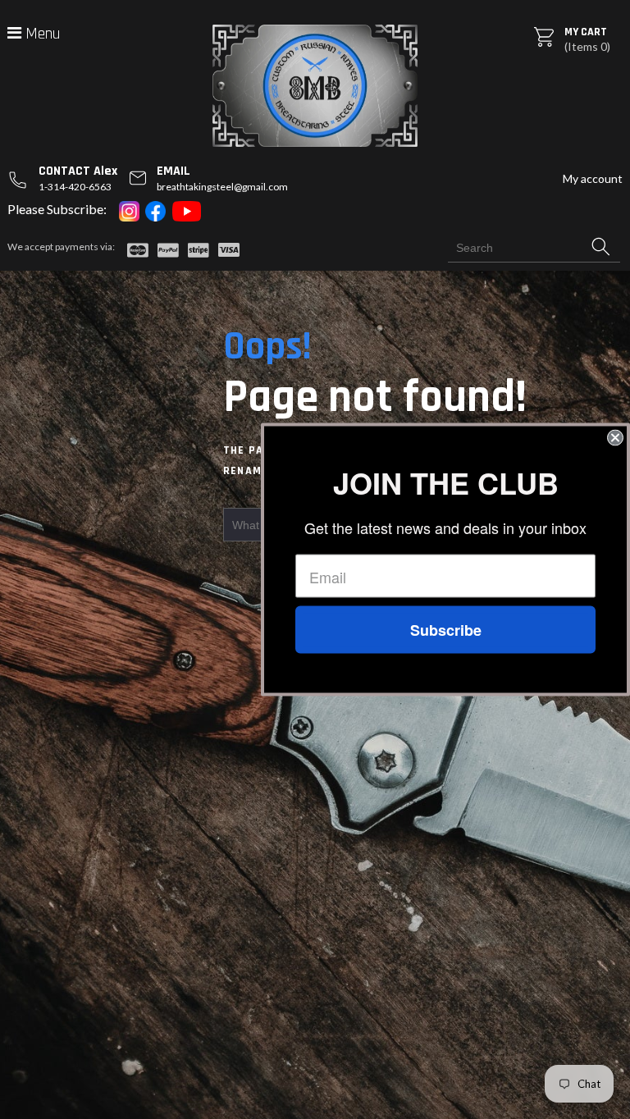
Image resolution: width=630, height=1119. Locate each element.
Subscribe (446, 630)
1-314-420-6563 (75, 186)
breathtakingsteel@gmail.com (222, 186)
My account (593, 178)
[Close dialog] (615, 438)
